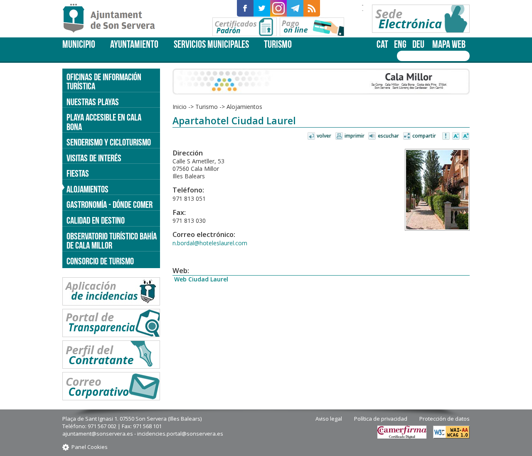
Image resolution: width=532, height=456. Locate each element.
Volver (324, 135)
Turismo (278, 44)
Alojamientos (87, 189)
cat (382, 44)
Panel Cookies (89, 447)
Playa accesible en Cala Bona (103, 122)
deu (418, 44)
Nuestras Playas (92, 102)
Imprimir (355, 135)
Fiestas (77, 173)
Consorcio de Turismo (100, 261)
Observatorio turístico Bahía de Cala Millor (111, 241)
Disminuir (456, 136)
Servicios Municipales (211, 44)
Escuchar (388, 135)
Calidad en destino (95, 220)
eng (400, 44)
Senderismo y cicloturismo (108, 142)
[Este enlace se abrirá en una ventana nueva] (245, 8)
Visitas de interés (93, 158)
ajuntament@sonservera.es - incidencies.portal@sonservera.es (142, 433)
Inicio (179, 107)
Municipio (78, 44)
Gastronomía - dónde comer (109, 205)
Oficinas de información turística (103, 81)
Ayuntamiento (134, 44)
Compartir (424, 135)
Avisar (446, 136)
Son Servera (112, 18)
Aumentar (465, 136)
